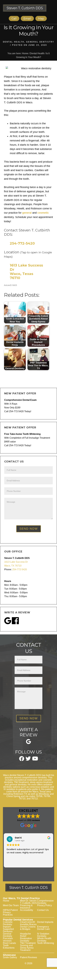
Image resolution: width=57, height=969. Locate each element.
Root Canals (9, 943)
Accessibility (26, 910)
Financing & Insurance (26, 906)
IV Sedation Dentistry (43, 934)
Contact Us (43, 910)
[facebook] (21, 760)
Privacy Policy (44, 905)
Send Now (28, 528)
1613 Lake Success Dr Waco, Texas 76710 (26, 271)
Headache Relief (25, 934)
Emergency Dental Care (43, 927)
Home (6, 900)
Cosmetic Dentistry (8, 923)
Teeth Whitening (45, 943)
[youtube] (35, 759)
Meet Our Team (11, 905)
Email (27, 18)
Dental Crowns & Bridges (28, 927)
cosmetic (43, 212)
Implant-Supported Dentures (8, 929)
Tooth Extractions (8, 946)
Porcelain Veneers (8, 939)
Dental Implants (45, 922)
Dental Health (13, 42)
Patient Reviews (28, 957)
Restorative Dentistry (26, 939)
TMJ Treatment (28, 943)
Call (14, 18)
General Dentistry (40, 42)
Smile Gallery (10, 957)
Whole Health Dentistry (44, 939)
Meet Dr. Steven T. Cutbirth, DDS (28, 901)
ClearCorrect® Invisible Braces (28, 923)
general (27, 212)
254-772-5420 (22, 243)
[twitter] (28, 759)
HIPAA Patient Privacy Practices (10, 912)
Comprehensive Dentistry (45, 901)
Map (41, 18)
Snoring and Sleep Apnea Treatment (26, 947)
